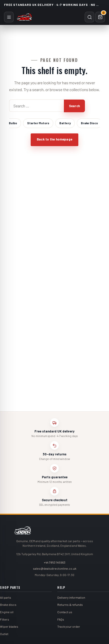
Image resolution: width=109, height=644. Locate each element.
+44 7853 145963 (54, 562)
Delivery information (71, 597)
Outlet (4, 634)
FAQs (60, 619)
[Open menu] (9, 17)
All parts (5, 597)
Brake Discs (89, 123)
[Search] (89, 17)
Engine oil (6, 612)
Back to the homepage (54, 139)
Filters (4, 619)
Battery (65, 123)
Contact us (64, 612)
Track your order (68, 626)
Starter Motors (38, 123)
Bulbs (13, 123)
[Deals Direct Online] (24, 17)
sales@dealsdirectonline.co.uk (54, 568)
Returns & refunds (70, 604)
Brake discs (8, 604)
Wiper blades (9, 626)
